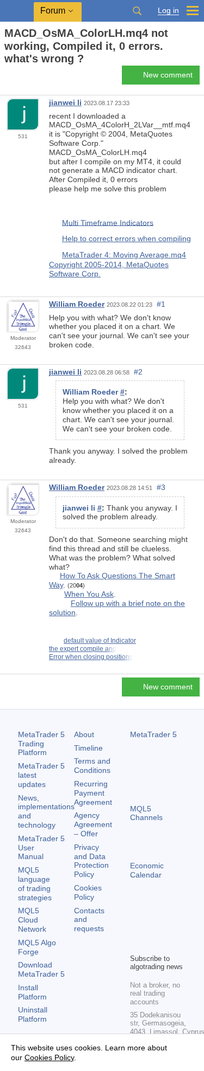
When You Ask (89, 594)
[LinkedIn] (153, 943)
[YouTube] (136, 943)
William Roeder (76, 304)
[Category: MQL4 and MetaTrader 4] (20, 78)
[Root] (7, 78)
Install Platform (32, 992)
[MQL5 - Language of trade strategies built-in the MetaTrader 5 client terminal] (16, 11)
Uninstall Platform (32, 1014)
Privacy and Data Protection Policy (91, 861)
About (84, 734)
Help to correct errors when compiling (126, 238)
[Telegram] (153, 926)
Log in (168, 11)
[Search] (137, 10)
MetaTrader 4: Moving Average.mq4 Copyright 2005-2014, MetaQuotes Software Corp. (117, 264)
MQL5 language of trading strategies (35, 883)
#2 (138, 371)
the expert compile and (82, 649)
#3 (161, 487)
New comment (168, 74)
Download (41, 969)
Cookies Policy (88, 892)
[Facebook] (136, 926)
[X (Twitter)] (171, 926)
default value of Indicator (100, 640)
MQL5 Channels (146, 813)
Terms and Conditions (92, 766)
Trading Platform (41, 743)
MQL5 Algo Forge (37, 947)
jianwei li (65, 102)
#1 (161, 304)
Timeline (88, 748)
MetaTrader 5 (153, 734)
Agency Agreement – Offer (93, 824)
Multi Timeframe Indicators (107, 222)
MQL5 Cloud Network (32, 919)
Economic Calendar (147, 870)
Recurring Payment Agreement (93, 793)
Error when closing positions (91, 657)
